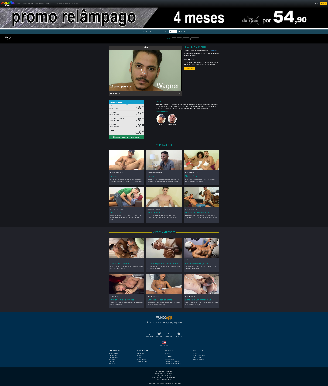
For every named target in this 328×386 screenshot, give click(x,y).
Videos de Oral (113, 357)
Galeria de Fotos (142, 362)
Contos (61, 4)
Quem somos (169, 359)
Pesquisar (75, 4)
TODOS (145, 32)
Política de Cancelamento (173, 363)
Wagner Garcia (172, 124)
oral (174, 39)
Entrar (316, 4)
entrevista (194, 39)
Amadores (158, 32)
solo (179, 39)
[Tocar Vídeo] (145, 71)
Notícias (24, 4)
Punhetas (173, 32)
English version (164, 345)
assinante (213, 50)
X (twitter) (149, 336)
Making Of (181, 32)
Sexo (151, 32)
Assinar (323, 4)
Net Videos (140, 353)
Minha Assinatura (199, 355)
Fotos (36, 4)
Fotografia (112, 360)
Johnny (161, 124)
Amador (41, 4)
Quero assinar (189, 68)
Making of (112, 364)
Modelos (48, 4)
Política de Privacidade (172, 361)
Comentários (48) (115, 93)
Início (18, 4)
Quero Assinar (198, 357)
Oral (166, 32)
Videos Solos (113, 355)
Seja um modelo (198, 360)
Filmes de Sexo (113, 353)
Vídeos (30, 4)
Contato (68, 4)
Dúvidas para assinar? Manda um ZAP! (127, 137)
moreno (186, 39)
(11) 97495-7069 (163, 377)
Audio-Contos (141, 360)
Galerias (55, 4)
